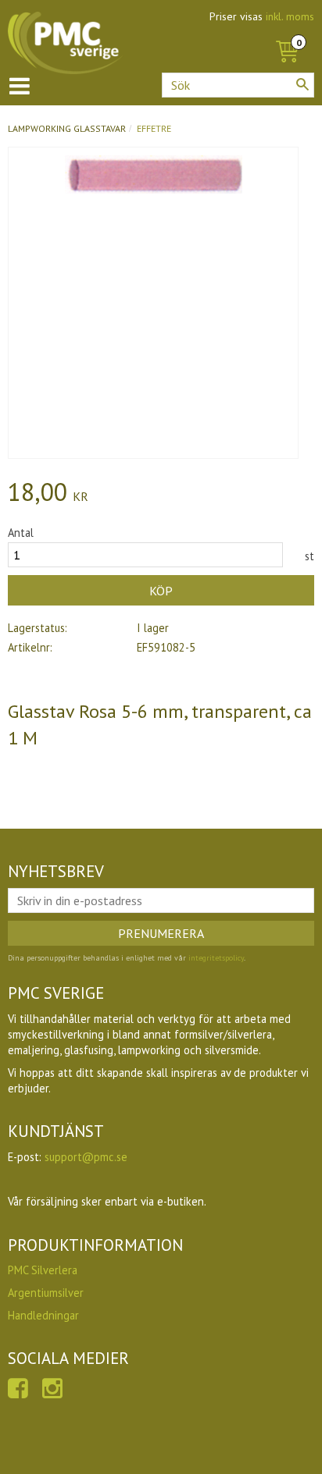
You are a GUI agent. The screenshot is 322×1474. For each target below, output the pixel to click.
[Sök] (302, 84)
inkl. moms (290, 16)
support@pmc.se (86, 1156)
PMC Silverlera (42, 1270)
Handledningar (43, 1315)
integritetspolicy (216, 958)
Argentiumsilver (46, 1292)
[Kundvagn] (286, 34)
